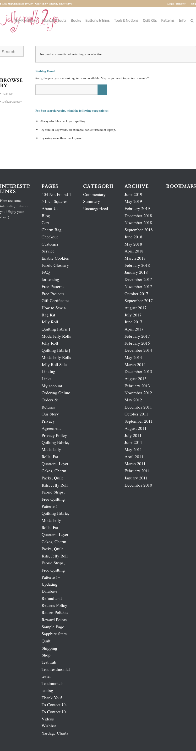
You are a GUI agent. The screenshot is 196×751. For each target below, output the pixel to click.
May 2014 (133, 357)
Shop (46, 655)
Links (46, 378)
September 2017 (139, 300)
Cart (45, 222)
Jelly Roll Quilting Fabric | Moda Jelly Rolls (56, 329)
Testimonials (52, 683)
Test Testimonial (56, 669)
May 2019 (133, 201)
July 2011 (133, 435)
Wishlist (49, 726)
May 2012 (133, 400)
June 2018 (133, 237)
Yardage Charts (55, 733)
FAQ (46, 272)
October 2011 (136, 414)
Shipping (49, 648)
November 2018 (138, 222)
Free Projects (53, 293)
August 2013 (136, 378)
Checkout (50, 237)
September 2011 (139, 421)
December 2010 (138, 485)
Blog (193, 3)
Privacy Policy (54, 435)
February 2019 (137, 208)
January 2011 (136, 478)
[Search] (192, 21)
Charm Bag (51, 229)
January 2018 (136, 272)
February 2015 (137, 343)
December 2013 (138, 371)
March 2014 (135, 364)
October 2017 (136, 293)
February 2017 (137, 336)
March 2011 (135, 463)
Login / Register (176, 3)
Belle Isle (7, 94)
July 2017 (133, 315)
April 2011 (134, 456)
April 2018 (134, 251)
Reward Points (54, 619)
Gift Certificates (55, 300)
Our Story (50, 414)
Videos (48, 719)
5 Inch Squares (54, 201)
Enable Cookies (55, 258)
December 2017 (138, 279)
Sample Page (53, 627)
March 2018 (135, 258)
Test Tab (49, 662)
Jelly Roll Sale (54, 364)
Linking (48, 371)
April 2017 (134, 329)
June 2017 (133, 322)
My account (52, 386)
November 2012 (138, 392)
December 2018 (138, 215)
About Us (50, 208)
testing (47, 690)
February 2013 (137, 386)
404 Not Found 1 (56, 194)
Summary (91, 201)
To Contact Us (54, 704)
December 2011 (138, 407)
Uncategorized (95, 208)
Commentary (94, 194)
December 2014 (138, 350)
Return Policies (55, 612)
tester (46, 676)
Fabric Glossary (55, 265)
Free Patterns (53, 286)
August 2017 (136, 307)
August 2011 (136, 428)
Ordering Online (56, 392)
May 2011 (133, 449)
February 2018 (137, 265)
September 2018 (139, 229)
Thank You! (52, 697)
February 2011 (137, 470)
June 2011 (133, 442)
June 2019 (133, 194)
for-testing (50, 279)
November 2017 (138, 286)
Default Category (12, 101)
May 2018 (133, 244)
